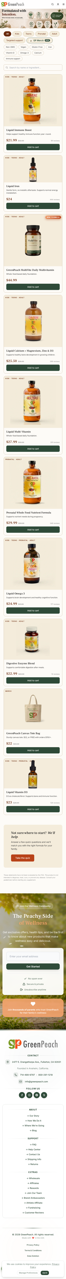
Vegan (23, 47)
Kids (17, 33)
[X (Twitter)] (44, 1095)
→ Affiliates (33, 1183)
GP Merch (41, 40)
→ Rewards (33, 1188)
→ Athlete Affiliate (33, 1202)
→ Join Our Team (33, 1193)
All (7, 33)
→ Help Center (33, 1149)
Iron (50, 47)
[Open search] (52, 4)
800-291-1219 (45, 1074)
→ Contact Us (33, 1154)
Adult (54, 33)
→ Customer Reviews (33, 1212)
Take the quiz (22, 857)
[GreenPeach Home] (12, 4)
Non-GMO (10, 47)
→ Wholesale (33, 1178)
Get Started (33, 966)
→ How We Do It (33, 1120)
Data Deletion (33, 1256)
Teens (28, 33)
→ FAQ (33, 1144)
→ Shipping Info (33, 1159)
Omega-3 (24, 53)
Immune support (13, 58)
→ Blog (33, 1130)
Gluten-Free (37, 47)
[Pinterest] (37, 1095)
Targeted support (14, 40)
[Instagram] (29, 1095)
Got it (45, 1273)
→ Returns (33, 1164)
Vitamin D (10, 53)
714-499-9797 (27, 1074)
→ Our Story (33, 1115)
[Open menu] (63, 4)
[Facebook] (22, 1095)
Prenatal (42, 33)
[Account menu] (58, 4)
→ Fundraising (33, 1207)
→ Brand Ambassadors (33, 1198)
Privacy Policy (33, 1245)
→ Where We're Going (33, 1125)
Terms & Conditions (33, 1250)
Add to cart (33, 147)
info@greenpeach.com (36, 1081)
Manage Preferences (28, 1273)
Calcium (38, 53)
